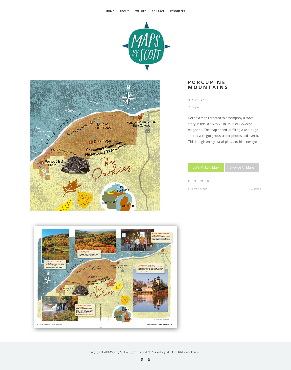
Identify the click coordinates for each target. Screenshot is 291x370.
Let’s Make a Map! (206, 167)
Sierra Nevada (198, 189)
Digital (195, 107)
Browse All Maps (242, 167)
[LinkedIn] (149, 359)
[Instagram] (142, 359)
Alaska (255, 189)
